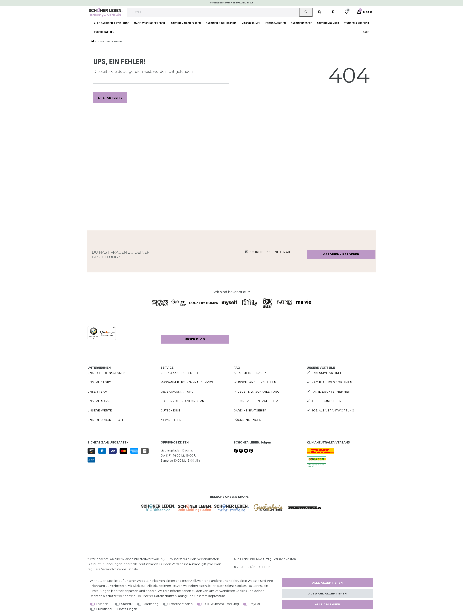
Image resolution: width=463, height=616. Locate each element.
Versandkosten (285, 559)
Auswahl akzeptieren (327, 593)
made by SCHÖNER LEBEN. (150, 23)
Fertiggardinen (276, 23)
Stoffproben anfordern (182, 401)
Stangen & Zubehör (356, 23)
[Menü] (113, 328)
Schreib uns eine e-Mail (270, 252)
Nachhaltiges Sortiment (332, 382)
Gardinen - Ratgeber (341, 254)
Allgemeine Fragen (250, 373)
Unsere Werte (100, 410)
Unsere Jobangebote (106, 420)
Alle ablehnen (327, 604)
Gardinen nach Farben (186, 23)
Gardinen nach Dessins (221, 23)
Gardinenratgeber (250, 410)
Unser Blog (195, 339)
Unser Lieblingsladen (107, 373)
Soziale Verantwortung (332, 410)
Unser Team (97, 391)
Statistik (127, 604)
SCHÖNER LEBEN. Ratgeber (256, 401)
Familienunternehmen (331, 391)
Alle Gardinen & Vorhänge (111, 23)
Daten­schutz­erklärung (170, 596)
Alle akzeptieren (327, 582)
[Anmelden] (320, 12)
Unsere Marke (100, 401)
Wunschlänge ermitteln (255, 382)
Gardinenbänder (328, 23)
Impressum (216, 596)
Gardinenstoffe (301, 23)
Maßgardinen (251, 23)
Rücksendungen (248, 420)
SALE (366, 32)
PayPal (255, 604)
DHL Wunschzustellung (221, 604)
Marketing (150, 604)
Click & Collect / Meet (180, 373)
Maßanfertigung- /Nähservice (187, 382)
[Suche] (306, 12)
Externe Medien (181, 604)
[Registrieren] (334, 12)
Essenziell (103, 604)
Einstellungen (127, 609)
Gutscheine (170, 410)
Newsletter (171, 420)
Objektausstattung (177, 391)
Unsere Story (99, 382)
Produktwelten (104, 32)
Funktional (104, 609)
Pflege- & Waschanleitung (256, 391)
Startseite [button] (112, 97)
